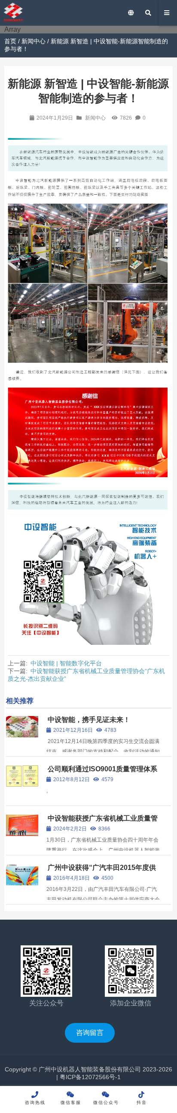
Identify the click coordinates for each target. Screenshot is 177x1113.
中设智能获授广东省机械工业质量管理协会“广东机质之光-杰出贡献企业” (102, 822)
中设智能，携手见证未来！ (89, 719)
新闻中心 (33, 41)
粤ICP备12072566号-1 (89, 1077)
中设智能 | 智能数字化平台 (66, 663)
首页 (10, 41)
